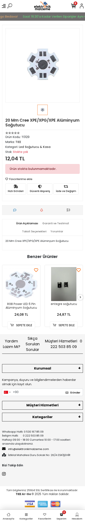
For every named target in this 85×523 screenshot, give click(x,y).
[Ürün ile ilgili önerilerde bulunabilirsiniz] (69, 210)
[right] (80, 297)
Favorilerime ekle (20, 179)
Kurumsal (42, 368)
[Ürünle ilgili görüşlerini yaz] (15, 210)
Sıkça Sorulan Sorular (33, 344)
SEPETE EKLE (23, 325)
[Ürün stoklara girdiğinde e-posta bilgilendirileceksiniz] (42, 210)
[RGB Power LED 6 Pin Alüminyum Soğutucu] (21, 284)
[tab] (27, 223)
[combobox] (7, 392)
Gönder (75, 393)
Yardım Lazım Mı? (11, 343)
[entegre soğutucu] (64, 284)
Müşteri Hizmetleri (63, 343)
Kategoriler (42, 417)
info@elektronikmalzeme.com (28, 449)
